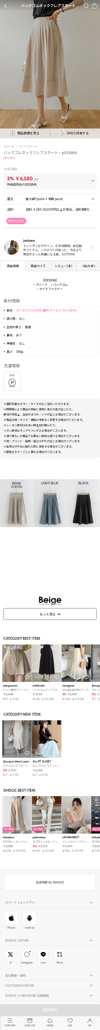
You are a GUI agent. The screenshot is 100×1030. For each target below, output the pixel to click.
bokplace (8, 837)
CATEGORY (9, 1025)
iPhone (11, 928)
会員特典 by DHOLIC (50, 882)
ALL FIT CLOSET (42, 761)
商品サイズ (38, 266)
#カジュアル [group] (16, 221)
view (91, 247)
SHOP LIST (30, 1025)
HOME (50, 1025)
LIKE (70, 1025)
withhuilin (39, 685)
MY (90, 1025)
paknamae (39, 837)
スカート (8, 146)
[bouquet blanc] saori (16, 761)
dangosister (10, 685)
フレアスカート (27, 146)
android (29, 928)
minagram (68, 685)
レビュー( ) (63, 266)
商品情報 (13, 266)
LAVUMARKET (71, 837)
